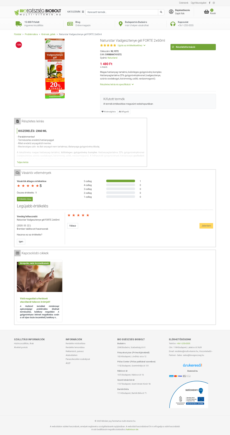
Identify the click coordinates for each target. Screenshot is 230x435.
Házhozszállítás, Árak (24, 343)
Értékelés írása (24, 199)
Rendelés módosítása (75, 343)
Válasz (72, 225)
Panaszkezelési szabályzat (78, 359)
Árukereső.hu (192, 371)
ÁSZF (68, 363)
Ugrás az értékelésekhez (130, 45)
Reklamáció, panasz (75, 351)
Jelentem (206, 225)
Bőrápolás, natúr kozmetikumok (34, 263)
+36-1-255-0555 (183, 343)
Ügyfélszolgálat (198, 3)
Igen (21, 241)
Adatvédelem (71, 355)
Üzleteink (183, 3)
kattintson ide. (132, 429)
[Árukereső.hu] (192, 366)
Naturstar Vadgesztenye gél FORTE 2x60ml (38, 220)
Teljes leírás (22, 162)
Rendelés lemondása (75, 347)
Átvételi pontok (21, 347)
